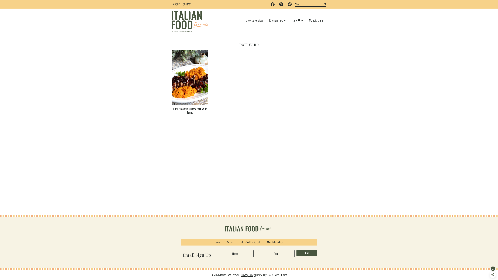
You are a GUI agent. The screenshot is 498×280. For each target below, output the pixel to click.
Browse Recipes (254, 20)
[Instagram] (281, 4)
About (176, 4)
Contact (187, 4)
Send (307, 253)
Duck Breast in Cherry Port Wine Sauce (190, 110)
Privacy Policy (248, 275)
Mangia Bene (316, 20)
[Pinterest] (289, 4)
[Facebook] (272, 4)
